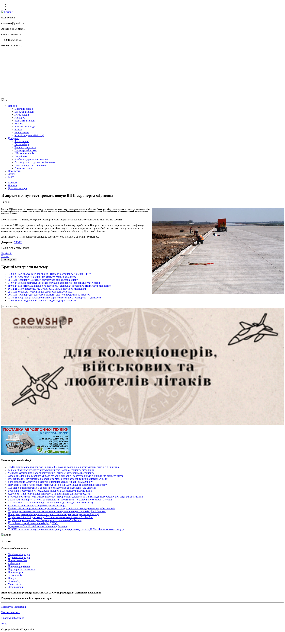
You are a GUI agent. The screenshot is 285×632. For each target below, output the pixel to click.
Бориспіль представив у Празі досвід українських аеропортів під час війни (50, 490)
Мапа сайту (14, 584)
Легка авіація (22, 114)
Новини (12, 105)
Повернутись (9, 259)
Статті (11, 174)
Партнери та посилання (21, 569)
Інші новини (22, 132)
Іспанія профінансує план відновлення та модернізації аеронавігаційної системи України (58, 478)
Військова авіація (24, 111)
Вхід (3, 623)
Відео (11, 176)
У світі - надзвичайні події (29, 135)
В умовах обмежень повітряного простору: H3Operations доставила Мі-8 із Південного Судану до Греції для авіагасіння (75, 496)
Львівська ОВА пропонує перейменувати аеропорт (37, 505)
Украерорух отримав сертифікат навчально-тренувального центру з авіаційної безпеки (57, 511)
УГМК (18, 242)
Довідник (13, 138)
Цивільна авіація (24, 108)
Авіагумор (14, 563)
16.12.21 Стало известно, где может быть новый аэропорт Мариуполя (47, 288)
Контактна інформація (13, 606)
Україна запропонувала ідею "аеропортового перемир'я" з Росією (44, 520)
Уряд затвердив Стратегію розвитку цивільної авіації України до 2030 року (50, 481)
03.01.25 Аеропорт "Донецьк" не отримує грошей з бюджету (42, 276)
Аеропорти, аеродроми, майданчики (35, 162)
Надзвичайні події (25, 126)
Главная (12, 182)
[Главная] (7, 12)
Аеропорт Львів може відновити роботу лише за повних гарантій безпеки (49, 493)
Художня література (19, 557)
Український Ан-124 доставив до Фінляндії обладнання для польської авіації (51, 502)
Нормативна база (17, 560)
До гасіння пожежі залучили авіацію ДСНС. (33, 523)
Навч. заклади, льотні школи (31, 165)
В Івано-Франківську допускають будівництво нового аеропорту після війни (51, 470)
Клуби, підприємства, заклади (31, 159)
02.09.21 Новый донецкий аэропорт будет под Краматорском (42, 300)
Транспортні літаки (25, 147)
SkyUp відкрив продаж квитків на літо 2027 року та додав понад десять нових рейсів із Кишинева (63, 467)
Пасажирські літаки (26, 150)
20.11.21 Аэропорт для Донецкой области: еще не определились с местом (49, 294)
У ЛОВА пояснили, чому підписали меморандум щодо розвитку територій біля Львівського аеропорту (66, 529)
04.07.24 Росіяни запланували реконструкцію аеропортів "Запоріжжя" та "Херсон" (54, 282)
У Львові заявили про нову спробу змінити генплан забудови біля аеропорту (51, 472)
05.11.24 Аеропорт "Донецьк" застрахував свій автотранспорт (43, 279)
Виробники (21, 156)
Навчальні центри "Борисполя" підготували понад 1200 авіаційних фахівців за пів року (57, 484)
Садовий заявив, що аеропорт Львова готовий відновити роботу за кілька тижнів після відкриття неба (65, 475)
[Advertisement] (100, 73)
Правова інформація (12, 618)
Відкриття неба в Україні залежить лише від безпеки (37, 526)
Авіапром (20, 117)
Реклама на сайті (10, 612)
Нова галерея (15, 572)
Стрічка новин (16, 587)
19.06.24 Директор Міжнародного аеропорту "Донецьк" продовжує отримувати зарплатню (59, 285)
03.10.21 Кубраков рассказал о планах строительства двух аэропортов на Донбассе (54, 297)
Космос (19, 123)
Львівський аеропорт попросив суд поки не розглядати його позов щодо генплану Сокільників (61, 508)
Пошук (12, 578)
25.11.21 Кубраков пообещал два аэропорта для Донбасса (40, 291)
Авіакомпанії (22, 141)
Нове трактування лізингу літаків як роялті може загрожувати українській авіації (53, 514)
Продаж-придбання (19, 566)
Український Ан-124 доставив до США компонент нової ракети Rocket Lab (50, 517)
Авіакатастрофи (23, 168)
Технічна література (19, 554)
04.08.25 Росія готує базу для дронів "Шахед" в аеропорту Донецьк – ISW (49, 273)
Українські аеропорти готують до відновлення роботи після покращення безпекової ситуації (60, 499)
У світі (18, 129)
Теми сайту (14, 581)
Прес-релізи (14, 171)
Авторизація (15, 575)
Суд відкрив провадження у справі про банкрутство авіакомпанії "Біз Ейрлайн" (53, 487)
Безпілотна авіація (25, 120)
